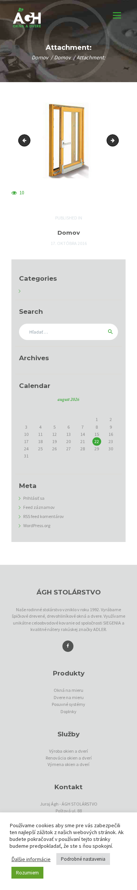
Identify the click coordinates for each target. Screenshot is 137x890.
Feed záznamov (39, 507)
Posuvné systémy (68, 704)
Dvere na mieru (69, 697)
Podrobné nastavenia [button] (83, 859)
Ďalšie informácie (31, 859)
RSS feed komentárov (43, 516)
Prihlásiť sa (34, 498)
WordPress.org (36, 525)
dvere (25, 140)
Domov (40, 57)
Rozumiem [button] (27, 872)
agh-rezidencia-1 (116, 140)
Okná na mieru (68, 690)
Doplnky (68, 711)
